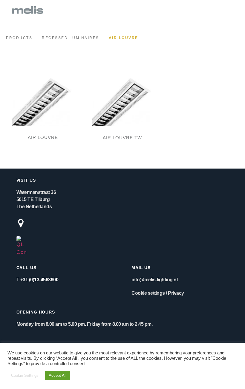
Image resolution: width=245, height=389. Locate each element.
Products (19, 38)
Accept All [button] (57, 375)
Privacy (176, 293)
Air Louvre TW (122, 137)
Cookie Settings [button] (25, 375)
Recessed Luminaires (70, 38)
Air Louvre (43, 137)
